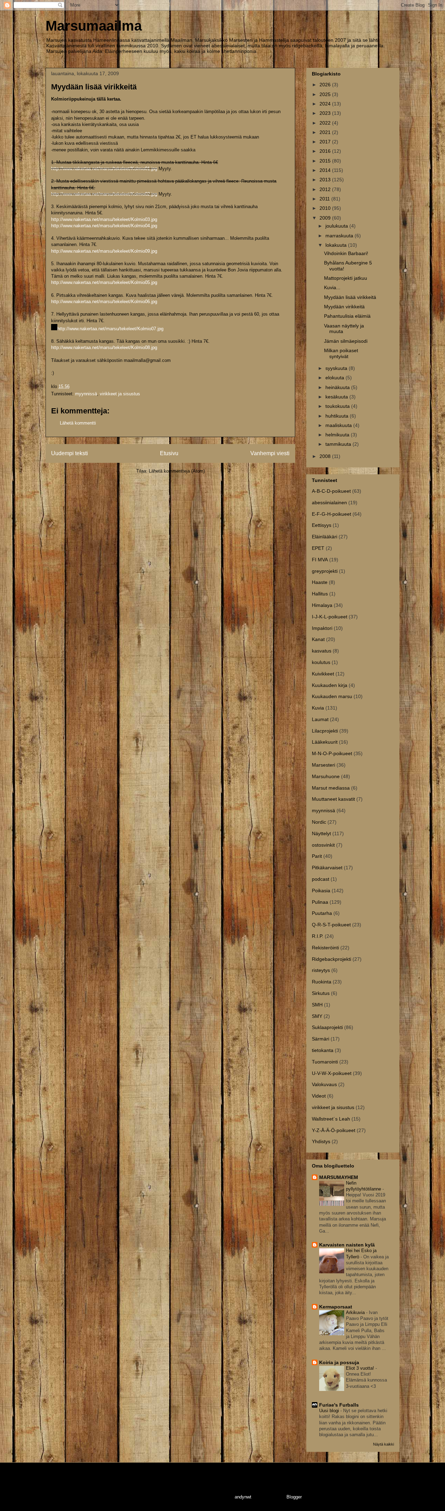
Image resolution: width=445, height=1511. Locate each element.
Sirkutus (321, 993)
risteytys (321, 970)
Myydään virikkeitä (344, 306)
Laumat (320, 719)
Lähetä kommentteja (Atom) (177, 471)
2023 (325, 113)
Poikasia (321, 890)
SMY (317, 1016)
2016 (325, 151)
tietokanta (322, 1050)
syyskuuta (337, 368)
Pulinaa (320, 902)
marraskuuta (340, 235)
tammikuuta (339, 444)
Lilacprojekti (325, 731)
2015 (325, 161)
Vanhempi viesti (270, 453)
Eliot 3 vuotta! (360, 1368)
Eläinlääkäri (324, 536)
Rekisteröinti (325, 947)
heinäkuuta (338, 387)
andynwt (243, 1497)
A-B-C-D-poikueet (331, 491)
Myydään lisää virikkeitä (350, 297)
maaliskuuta (339, 425)
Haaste (319, 582)
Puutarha (322, 913)
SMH (317, 1004)
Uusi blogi (329, 1410)
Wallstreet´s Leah (331, 1119)
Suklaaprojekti (327, 1027)
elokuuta (335, 377)
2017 (325, 141)
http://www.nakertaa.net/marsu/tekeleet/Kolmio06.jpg (104, 301)
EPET (318, 548)
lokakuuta (336, 245)
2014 (325, 170)
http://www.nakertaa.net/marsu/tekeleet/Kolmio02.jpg (104, 194)
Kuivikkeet (323, 674)
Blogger (293, 1497)
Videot (319, 1096)
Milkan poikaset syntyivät (341, 353)
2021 (325, 132)
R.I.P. (317, 936)
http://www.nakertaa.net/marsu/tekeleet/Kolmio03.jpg (104, 219)
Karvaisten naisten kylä (347, 1245)
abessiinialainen (329, 502)
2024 (325, 103)
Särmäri (320, 1039)
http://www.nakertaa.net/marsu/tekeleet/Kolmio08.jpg (104, 347)
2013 (325, 179)
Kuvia (318, 708)
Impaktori (322, 628)
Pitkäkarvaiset (327, 867)
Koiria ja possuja (339, 1362)
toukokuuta (338, 406)
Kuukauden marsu (332, 696)
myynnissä (86, 393)
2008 (325, 456)
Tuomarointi (325, 1062)
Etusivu (169, 453)
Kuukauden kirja (329, 685)
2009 (325, 218)
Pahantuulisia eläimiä (347, 316)
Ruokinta (321, 981)
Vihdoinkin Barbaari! (346, 253)
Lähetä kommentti (78, 423)
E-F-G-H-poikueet (331, 514)
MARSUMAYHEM (338, 1177)
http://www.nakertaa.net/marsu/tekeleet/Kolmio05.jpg (104, 282)
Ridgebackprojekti (331, 959)
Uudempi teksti (69, 453)
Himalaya (322, 605)
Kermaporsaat (335, 1307)
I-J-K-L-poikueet (329, 616)
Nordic (319, 822)
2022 (325, 123)
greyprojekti (325, 571)
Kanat (318, 639)
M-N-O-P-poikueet (332, 753)
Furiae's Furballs (339, 1405)
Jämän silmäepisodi (345, 341)
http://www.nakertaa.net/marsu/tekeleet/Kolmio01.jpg (104, 168)
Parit (317, 856)
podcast (320, 879)
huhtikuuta (337, 416)
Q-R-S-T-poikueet (331, 924)
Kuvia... (332, 287)
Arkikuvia (356, 1312)
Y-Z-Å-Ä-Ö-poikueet (333, 1130)
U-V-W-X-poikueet (331, 1073)
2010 (325, 208)
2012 (325, 189)
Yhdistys (321, 1141)
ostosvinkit (323, 845)
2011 (325, 198)
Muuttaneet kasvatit (333, 799)
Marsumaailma (94, 25)
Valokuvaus (324, 1084)
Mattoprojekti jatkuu (345, 278)
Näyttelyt (321, 833)
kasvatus (321, 651)
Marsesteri (323, 765)
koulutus (321, 662)
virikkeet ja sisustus (120, 393)
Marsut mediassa (331, 788)
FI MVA (320, 559)
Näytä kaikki (383, 1444)
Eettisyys (321, 525)
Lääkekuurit (325, 742)
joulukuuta (337, 226)
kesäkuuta (337, 396)
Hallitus (320, 593)
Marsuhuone (326, 776)
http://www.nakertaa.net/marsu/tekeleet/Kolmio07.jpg (110, 328)
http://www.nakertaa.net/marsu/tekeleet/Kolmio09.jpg (104, 251)
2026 (325, 84)
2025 (325, 94)
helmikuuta (338, 434)
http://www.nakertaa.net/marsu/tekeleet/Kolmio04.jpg (104, 225)
